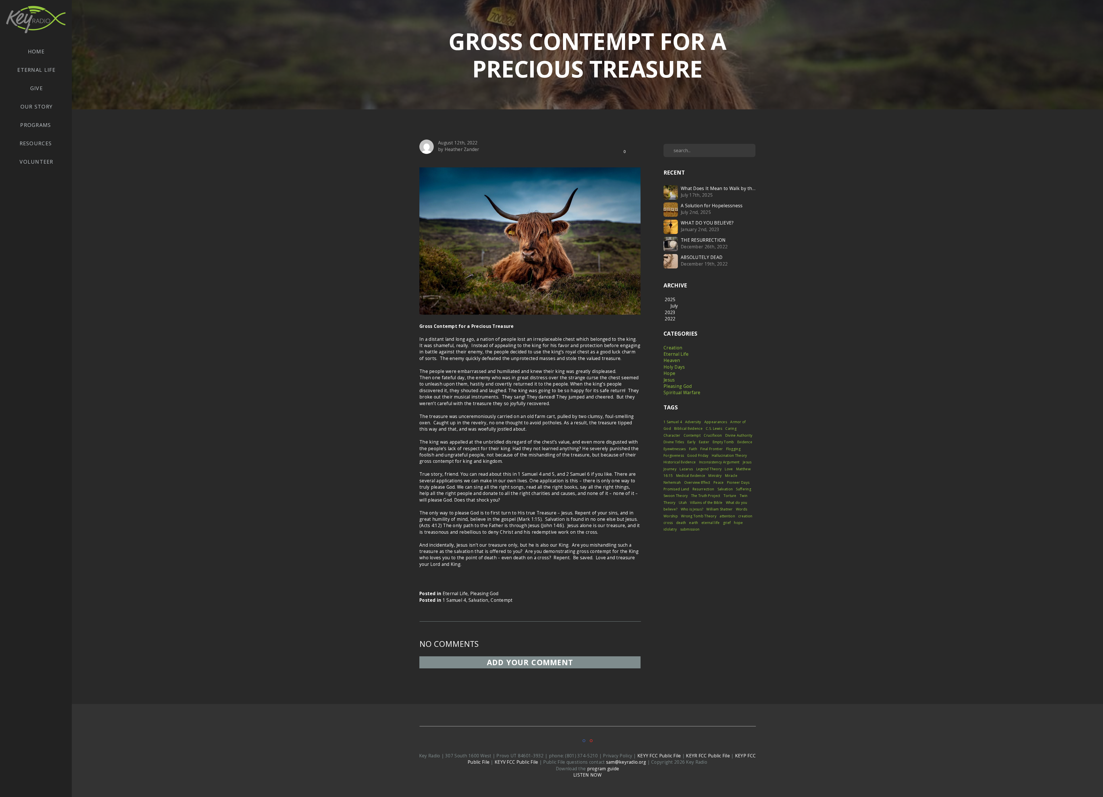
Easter (704, 442)
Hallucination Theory (729, 455)
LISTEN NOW (587, 775)
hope (738, 522)
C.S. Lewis (714, 428)
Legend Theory (709, 469)
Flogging (733, 448)
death (681, 522)
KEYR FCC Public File (708, 756)
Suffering (743, 489)
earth (693, 522)
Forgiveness (674, 455)
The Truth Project (705, 495)
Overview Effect (697, 482)
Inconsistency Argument (719, 462)
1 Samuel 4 (454, 600)
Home (36, 51)
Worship (671, 516)
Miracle (731, 475)
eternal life (710, 522)
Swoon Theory (676, 495)
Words (741, 509)
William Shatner (719, 509)
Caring (730, 428)
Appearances (715, 421)
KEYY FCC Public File (659, 756)
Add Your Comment (530, 662)
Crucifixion (713, 435)
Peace (719, 482)
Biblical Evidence (688, 428)
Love (729, 469)
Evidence (744, 442)
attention (727, 516)
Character (672, 435)
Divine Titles (674, 442)
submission (690, 529)
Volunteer (36, 161)
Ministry (715, 475)
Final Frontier (711, 448)
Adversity (693, 421)
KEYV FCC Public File (516, 762)
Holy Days (674, 367)
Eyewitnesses (675, 448)
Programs (36, 124)
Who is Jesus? (692, 509)
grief (727, 522)
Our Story (36, 106)
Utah (683, 502)
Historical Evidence (680, 462)
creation (745, 516)
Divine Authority (738, 435)
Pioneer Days (738, 482)
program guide (603, 769)
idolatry (670, 529)
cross (668, 522)
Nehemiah (672, 482)
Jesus (669, 380)
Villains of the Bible (706, 502)
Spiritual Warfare (682, 393)
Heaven (672, 360)
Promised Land (676, 489)
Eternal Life (36, 69)
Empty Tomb (723, 442)
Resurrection (703, 489)
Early (691, 442)
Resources (37, 143)
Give (36, 88)
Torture (730, 495)
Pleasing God (484, 594)
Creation (673, 348)
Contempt (501, 600)
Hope (669, 373)
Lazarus (686, 469)
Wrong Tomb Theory (698, 516)
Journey (670, 469)
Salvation (478, 600)
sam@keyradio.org (626, 762)
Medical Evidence (690, 475)
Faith (693, 448)
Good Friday (697, 455)
